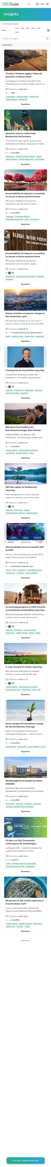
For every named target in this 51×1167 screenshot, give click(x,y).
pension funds (11, 747)
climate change (22, 97)
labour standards (29, 630)
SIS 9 (14, 570)
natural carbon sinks (26, 159)
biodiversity (23, 100)
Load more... (25, 940)
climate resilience (25, 924)
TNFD (34, 690)
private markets (31, 573)
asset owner (39, 159)
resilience (9, 279)
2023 (28, 28)
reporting (9, 510)
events (8, 570)
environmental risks (34, 570)
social (43, 747)
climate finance (11, 100)
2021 (38, 28)
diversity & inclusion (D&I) (15, 867)
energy (31, 633)
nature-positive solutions (25, 157)
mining (37, 633)
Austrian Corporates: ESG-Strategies (19, 807)
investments (10, 97)
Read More (25, 104)
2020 (17, 32)
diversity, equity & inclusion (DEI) (24, 864)
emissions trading (12, 393)
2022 (33, 28)
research (20, 927)
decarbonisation (22, 453)
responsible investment (14, 220)
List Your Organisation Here (25, 1160)
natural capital (11, 159)
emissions (38, 390)
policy (27, 220)
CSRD (8, 864)
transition (40, 277)
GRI (39, 690)
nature (38, 157)
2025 (17, 28)
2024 (22, 28)
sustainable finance (22, 217)
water (8, 337)
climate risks (34, 97)
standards (9, 217)
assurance (37, 804)
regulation (22, 570)
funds (32, 453)
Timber (27, 927)
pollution (9, 390)
